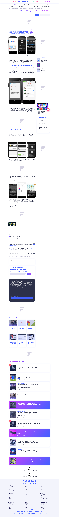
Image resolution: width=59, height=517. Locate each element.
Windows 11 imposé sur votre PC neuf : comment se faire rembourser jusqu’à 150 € (28, 442)
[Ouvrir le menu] (9, 2)
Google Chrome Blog (15, 253)
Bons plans (42, 1)
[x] (10, 263)
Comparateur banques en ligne (22, 511)
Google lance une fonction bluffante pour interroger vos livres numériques (45, 69)
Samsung (26, 497)
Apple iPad (26, 503)
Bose (42, 495)
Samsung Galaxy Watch (12, 507)
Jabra (42, 496)
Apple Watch (11, 504)
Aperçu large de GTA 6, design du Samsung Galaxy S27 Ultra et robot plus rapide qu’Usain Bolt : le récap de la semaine (28, 386)
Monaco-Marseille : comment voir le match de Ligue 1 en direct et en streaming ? (28, 376)
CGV (46, 513)
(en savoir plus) (28, 289)
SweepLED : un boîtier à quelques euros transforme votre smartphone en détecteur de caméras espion (28, 414)
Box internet (41, 129)
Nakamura (42, 506)
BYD (9, 495)
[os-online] (14, 263)
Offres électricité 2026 (42, 131)
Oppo (9, 489)
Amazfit (10, 503)
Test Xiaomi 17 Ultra (42, 509)
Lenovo (42, 488)
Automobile (10, 493)
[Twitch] (32, 483)
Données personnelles (40, 513)
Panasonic (26, 496)
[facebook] (12, 263)
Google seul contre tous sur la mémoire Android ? (45, 65)
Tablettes (26, 502)
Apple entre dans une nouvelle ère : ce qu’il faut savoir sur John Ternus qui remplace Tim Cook (29, 460)
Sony (25, 498)
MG (9, 497)
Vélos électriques (43, 502)
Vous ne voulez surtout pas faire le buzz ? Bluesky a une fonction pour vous (44, 60)
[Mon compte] (15, 1)
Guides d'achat (20, 430)
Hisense (26, 494)
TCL (25, 499)
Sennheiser (42, 499)
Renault (10, 499)
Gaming (25, 485)
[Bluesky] (35, 483)
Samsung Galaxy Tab (28, 506)
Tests (34, 1)
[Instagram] (25, 483)
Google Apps (25, 8)
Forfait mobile (48, 1)
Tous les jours (13, 271)
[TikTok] (34, 483)
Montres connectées (12, 502)
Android (13, 8)
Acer (42, 486)
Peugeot (10, 498)
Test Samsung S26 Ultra (38, 511)
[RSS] (28, 483)
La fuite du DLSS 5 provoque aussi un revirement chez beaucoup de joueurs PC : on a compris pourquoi (29, 404)
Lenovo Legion (27, 487)
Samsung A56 (41, 120)
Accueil (10, 8)
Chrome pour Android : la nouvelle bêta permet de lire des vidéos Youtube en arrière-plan (21, 343)
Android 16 (48, 509)
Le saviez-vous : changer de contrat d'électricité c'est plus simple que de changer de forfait (13, 329)
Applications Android (18, 8)
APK (23, 243)
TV (24, 493)
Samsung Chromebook (44, 491)
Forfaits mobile (41, 124)
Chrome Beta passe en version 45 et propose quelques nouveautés (22, 329)
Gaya (42, 505)
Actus (31, 1)
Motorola (10, 488)
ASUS (26, 486)
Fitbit (9, 505)
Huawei (10, 487)
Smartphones (10, 485)
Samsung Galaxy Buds (44, 498)
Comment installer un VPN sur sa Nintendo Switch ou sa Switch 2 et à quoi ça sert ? (27, 451)
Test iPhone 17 (35, 509)
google (11, 256)
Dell (41, 487)
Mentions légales (15, 513)
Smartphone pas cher (42, 126)
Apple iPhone (11, 486)
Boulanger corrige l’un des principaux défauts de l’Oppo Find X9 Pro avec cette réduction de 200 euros (28, 423)
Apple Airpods (43, 494)
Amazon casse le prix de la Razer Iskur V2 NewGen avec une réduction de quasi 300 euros (27, 367)
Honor (42, 489)
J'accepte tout (22, 298)
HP (41, 490)
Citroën (10, 496)
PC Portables (43, 485)
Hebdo (20, 271)
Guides (37, 1)
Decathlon (42, 504)
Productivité (27, 256)
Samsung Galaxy (11, 490)
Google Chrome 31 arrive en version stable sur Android (31, 343)
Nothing (42, 497)
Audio (41, 493)
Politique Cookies (31, 513)
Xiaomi (10, 491)
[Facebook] (27, 483)
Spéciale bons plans (27, 271)
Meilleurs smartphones (42, 123)
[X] (23, 483)
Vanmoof (42, 508)
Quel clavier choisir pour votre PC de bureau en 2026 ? (29, 432)
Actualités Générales (21, 383)
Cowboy (42, 503)
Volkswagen (10, 500)
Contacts (25, 513)
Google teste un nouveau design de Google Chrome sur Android (13, 343)
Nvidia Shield (27, 490)
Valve (25, 491)
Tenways (42, 507)
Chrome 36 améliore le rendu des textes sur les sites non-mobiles (31, 329)
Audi (9, 494)
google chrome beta (19, 256)
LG (25, 495)
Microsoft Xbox (27, 488)
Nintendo (26, 489)
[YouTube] (30, 483)
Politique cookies (14, 296)
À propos (21, 513)
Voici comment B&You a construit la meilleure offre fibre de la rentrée (28, 395)
